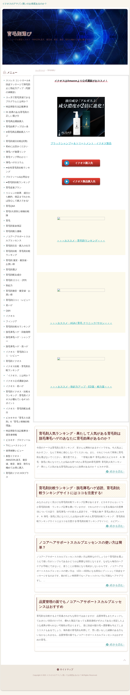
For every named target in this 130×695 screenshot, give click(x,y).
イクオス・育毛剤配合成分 (18, 410)
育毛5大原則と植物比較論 (17, 213)
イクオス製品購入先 (84, 181)
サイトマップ (66, 669)
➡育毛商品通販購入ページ (18, 134)
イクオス (10, 316)
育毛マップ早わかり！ (17, 157)
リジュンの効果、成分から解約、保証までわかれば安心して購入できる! (18, 197)
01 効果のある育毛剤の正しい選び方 (17, 114)
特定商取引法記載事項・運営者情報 (18, 432)
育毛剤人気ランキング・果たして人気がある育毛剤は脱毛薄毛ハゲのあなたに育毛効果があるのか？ (80, 436)
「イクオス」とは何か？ (18, 375)
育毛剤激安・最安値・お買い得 (18, 293)
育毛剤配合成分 (13, 274)
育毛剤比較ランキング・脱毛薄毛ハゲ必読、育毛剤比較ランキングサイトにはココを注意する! (79, 490)
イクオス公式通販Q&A (17, 381)
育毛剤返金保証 (13, 226)
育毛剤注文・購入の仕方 (18, 245)
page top (125, 660)
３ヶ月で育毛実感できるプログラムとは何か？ (18, 99)
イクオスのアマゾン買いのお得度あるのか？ (24, 3)
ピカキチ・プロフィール (18, 440)
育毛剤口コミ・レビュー (18, 300)
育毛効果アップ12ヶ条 (17, 126)
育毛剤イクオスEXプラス (17, 475)
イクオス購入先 (84, 163)
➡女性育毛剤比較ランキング (18, 169)
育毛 (8, 220)
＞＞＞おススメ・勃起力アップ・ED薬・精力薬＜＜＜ (81, 386)
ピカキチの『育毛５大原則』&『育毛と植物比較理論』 (18, 421)
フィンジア (11, 321)
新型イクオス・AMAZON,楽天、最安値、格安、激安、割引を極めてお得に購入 (18, 462)
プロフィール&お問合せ (17, 177)
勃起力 (9, 285)
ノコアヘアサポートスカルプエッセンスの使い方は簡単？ (80, 545)
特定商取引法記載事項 (17, 106)
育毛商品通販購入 (15, 121)
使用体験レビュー (15, 450)
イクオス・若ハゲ (15, 386)
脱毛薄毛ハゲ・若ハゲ (17, 346)
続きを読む (116, 471)
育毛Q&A (10, 206)
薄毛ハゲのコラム (15, 162)
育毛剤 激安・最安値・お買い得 (17, 262)
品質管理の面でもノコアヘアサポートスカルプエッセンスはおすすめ (80, 604)
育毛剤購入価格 (13, 231)
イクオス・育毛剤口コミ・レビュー (17, 354)
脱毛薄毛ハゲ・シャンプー (18, 339)
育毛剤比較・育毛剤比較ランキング (18, 253)
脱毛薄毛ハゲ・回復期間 (18, 332)
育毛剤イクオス (13, 361)
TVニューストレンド (16, 445)
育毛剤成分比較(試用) (16, 141)
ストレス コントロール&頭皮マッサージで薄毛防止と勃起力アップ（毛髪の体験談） (18, 86)
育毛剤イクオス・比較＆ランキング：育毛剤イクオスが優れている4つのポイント (18, 397)
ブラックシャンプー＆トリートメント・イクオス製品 (81, 143)
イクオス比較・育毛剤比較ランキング (18, 368)
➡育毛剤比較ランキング (18, 182)
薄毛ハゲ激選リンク (16, 151)
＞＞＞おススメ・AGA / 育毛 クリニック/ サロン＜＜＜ (81, 323)
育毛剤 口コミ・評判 (16, 280)
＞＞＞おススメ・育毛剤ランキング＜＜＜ (81, 240)
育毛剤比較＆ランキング (18, 326)
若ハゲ (9, 305)
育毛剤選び (19, 33)
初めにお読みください (17, 146)
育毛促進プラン (13, 187)
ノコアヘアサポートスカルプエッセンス (18, 238)
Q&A (8, 310)
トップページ (40, 70)
